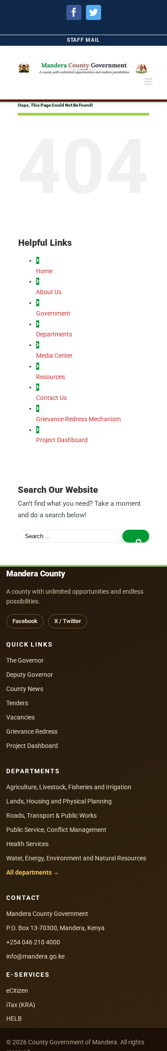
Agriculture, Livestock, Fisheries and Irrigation (68, 787)
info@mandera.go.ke (35, 956)
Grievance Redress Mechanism (78, 419)
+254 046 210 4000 (33, 942)
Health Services (27, 843)
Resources (50, 376)
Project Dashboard (62, 440)
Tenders (17, 703)
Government (53, 313)
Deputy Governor (29, 674)
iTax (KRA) (20, 1004)
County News (24, 688)
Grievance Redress (31, 731)
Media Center (54, 355)
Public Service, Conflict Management (56, 829)
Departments (54, 334)
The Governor (25, 660)
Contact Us (51, 397)
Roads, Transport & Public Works (51, 815)
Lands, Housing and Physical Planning (59, 801)
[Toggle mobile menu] (149, 81)
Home (44, 271)
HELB (14, 1018)
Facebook (24, 621)
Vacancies (20, 717)
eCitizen (17, 990)
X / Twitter (67, 621)
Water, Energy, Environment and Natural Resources (76, 858)
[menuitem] (83, 40)
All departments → (32, 872)
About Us (48, 292)
